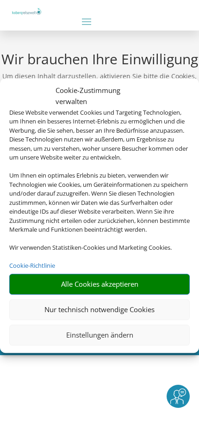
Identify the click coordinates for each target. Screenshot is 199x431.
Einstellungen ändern (99, 334)
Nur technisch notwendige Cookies (99, 309)
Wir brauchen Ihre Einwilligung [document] (99, 60)
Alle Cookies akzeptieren (99, 284)
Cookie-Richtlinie (32, 265)
